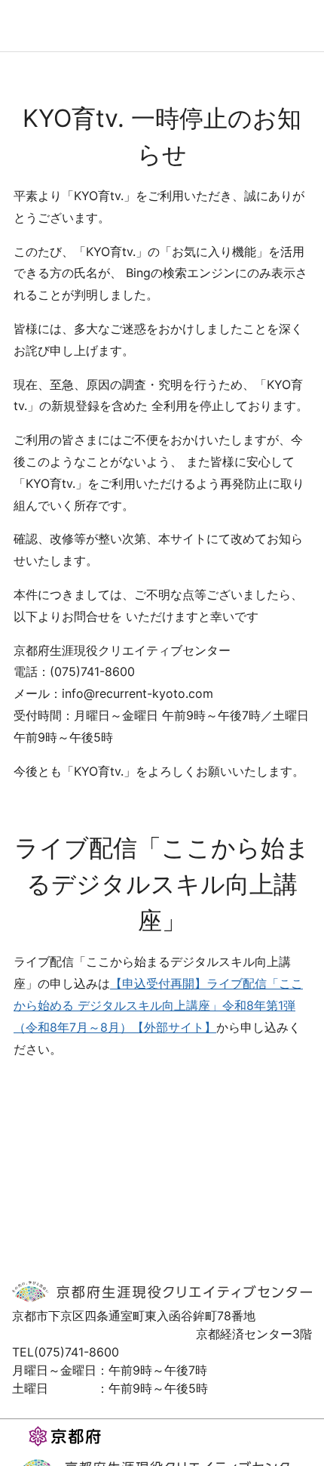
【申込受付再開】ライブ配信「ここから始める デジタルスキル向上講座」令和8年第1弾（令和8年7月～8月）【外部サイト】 (158, 1005)
